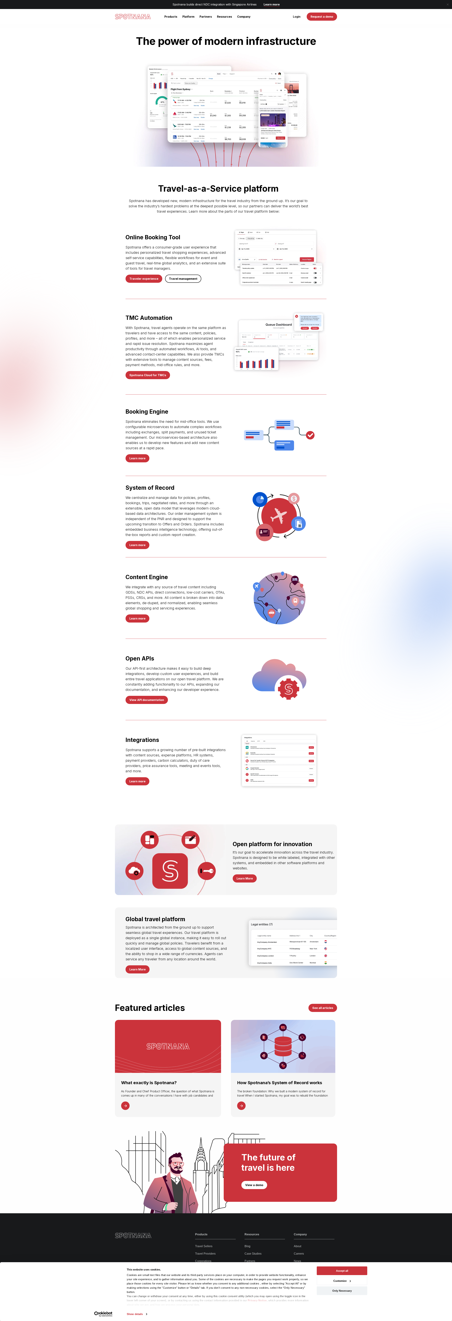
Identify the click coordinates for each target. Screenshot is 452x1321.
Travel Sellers (203, 1246)
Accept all (342, 1270)
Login (297, 16)
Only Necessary (342, 1290)
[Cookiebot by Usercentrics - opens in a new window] (103, 1314)
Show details (135, 1314)
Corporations (203, 1261)
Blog (247, 1246)
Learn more (272, 4)
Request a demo (322, 16)
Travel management (183, 278)
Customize (340, 1280)
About (297, 1246)
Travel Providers (205, 1253)
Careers (299, 1253)
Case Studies (253, 1253)
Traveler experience (143, 278)
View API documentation (146, 700)
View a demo (254, 1185)
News (297, 1261)
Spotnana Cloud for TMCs (147, 375)
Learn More (245, 878)
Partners (250, 1261)
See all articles (322, 1008)
